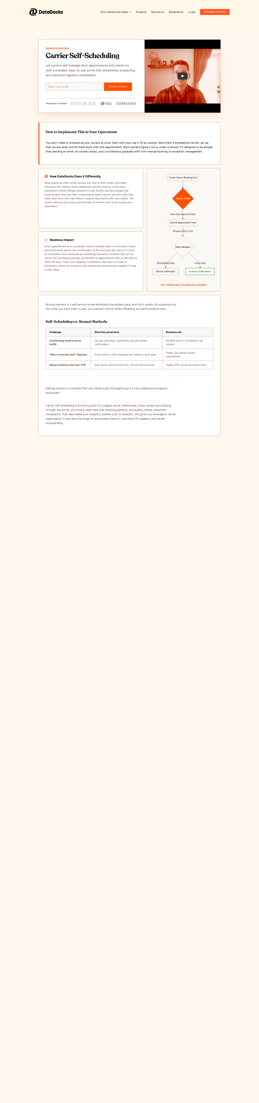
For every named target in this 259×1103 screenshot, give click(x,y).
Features (141, 12)
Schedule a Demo (215, 12)
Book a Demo (118, 86)
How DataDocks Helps (114, 12)
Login (191, 12)
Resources (157, 12)
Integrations (176, 12)
